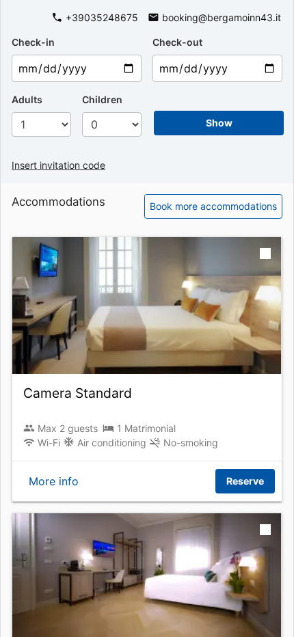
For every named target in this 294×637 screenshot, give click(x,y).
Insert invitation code (58, 165)
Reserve (245, 481)
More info (54, 481)
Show (219, 122)
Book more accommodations (213, 206)
